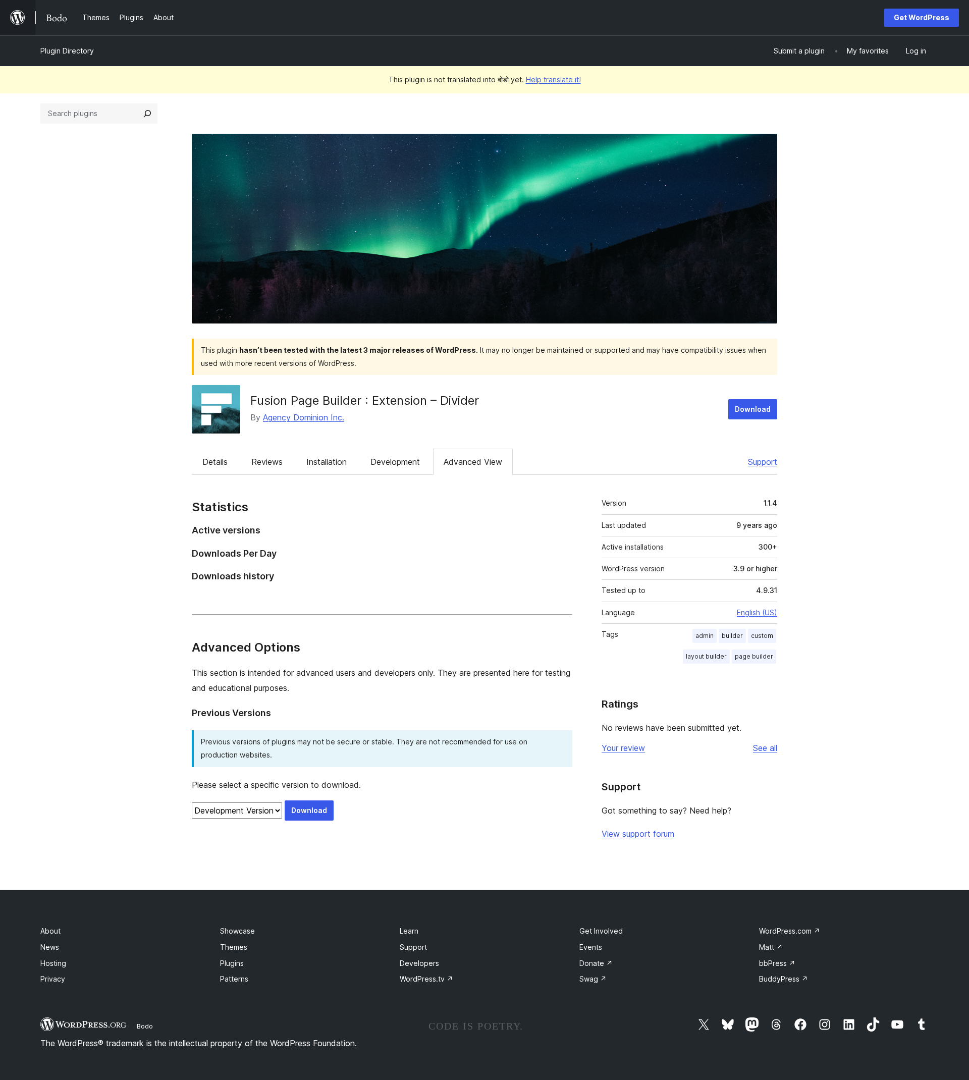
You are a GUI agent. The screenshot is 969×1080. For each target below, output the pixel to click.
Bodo (145, 1026)
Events (590, 947)
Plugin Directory (67, 50)
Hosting (53, 963)
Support (762, 462)
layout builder (706, 656)
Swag (593, 979)
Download (753, 409)
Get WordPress (921, 17)
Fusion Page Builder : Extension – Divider (364, 400)
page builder (754, 656)
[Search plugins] (147, 113)
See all (765, 748)
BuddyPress (783, 979)
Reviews (267, 462)
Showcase (237, 931)
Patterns (234, 979)
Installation (326, 462)
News (49, 947)
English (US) (757, 612)
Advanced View (473, 462)
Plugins (232, 963)
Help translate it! (553, 79)
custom (762, 635)
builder (732, 635)
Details (215, 462)
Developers (419, 963)
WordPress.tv (426, 979)
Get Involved (601, 931)
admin (704, 635)
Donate (596, 963)
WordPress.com (789, 931)
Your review (623, 748)
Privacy (52, 979)
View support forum (638, 834)
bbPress (777, 963)
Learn (409, 931)
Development (395, 462)
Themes (233, 947)
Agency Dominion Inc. (303, 417)
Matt (771, 947)
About (50, 931)
